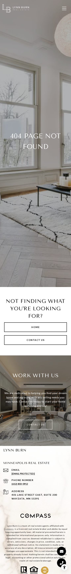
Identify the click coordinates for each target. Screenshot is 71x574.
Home (35, 327)
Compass (9, 529)
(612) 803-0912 (20, 483)
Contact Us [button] (35, 340)
